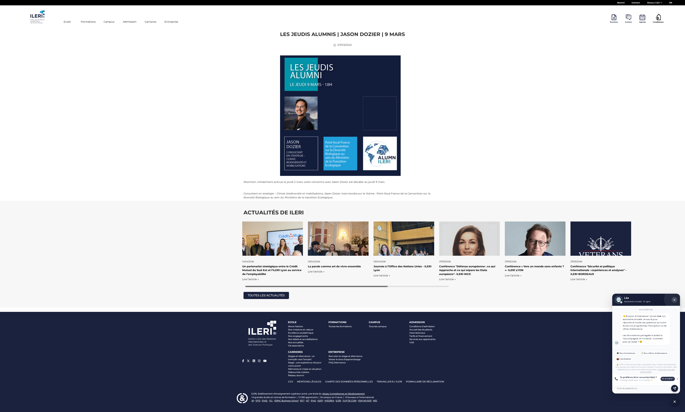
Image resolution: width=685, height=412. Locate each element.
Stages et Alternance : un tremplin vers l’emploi (301, 358)
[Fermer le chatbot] (674, 300)
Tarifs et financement (420, 336)
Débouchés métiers (298, 372)
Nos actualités (295, 342)
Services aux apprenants (422, 339)
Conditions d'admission (422, 326)
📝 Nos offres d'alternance (654, 353)
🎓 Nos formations (625, 353)
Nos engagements (298, 336)
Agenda (642, 22)
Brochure (614, 22)
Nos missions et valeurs (300, 329)
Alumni (621, 2)
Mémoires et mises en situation (304, 369)
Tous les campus (378, 326)
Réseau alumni (296, 375)
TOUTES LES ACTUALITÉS (266, 295)
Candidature (658, 22)
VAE (411, 342)
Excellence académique (300, 332)
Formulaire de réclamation (425, 381)
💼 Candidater (623, 359)
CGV (290, 381)
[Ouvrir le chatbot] (674, 401)
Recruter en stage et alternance (345, 356)
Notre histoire (295, 326)
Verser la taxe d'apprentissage (345, 359)
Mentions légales (309, 381)
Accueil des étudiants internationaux (420, 331)
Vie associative (296, 345)
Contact (636, 2)
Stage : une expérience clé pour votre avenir (304, 364)
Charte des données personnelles (349, 381)
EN (670, 2)
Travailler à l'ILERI (389, 381)
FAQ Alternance (337, 362)
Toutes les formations (340, 326)
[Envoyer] (674, 388)
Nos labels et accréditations (303, 339)
